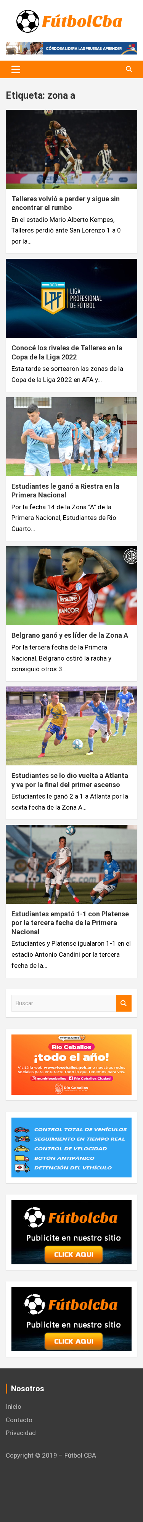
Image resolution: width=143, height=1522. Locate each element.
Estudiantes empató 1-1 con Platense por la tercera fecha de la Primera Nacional (70, 923)
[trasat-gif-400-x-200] (71, 1123)
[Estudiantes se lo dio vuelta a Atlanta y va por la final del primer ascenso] (71, 726)
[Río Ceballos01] (71, 1040)
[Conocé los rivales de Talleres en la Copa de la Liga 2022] (71, 298)
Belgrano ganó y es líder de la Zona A (69, 635)
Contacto (19, 1420)
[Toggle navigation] (16, 69)
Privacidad (21, 1433)
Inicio (13, 1406)
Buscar (124, 1003)
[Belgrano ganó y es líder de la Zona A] (71, 585)
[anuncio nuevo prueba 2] (71, 1205)
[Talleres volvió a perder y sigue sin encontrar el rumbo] (71, 149)
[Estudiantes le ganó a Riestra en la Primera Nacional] (71, 436)
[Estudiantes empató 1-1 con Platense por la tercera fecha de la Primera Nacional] (71, 864)
